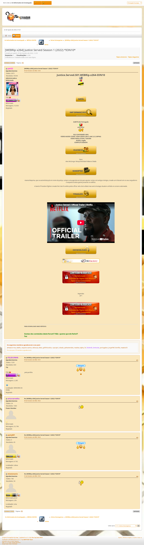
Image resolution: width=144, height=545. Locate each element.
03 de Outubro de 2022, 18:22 (32, 401)
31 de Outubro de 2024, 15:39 (32, 476)
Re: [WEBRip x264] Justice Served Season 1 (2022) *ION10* (42, 358)
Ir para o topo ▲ (137, 537)
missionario (13, 474)
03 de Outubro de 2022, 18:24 (32, 437)
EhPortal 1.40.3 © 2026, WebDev (10, 541)
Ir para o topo (9, 511)
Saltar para (111, 526)
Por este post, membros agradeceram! (19, 350)
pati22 (10, 68)
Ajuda (120, 537)
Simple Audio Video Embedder (9, 543)
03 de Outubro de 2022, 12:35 (32, 70)
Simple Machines (16, 542)
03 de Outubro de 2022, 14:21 (32, 360)
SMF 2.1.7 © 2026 (6, 542)
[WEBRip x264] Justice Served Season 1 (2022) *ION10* (41, 68)
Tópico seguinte (133, 57)
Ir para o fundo (10, 63)
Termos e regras (127, 537)
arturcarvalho (14, 398)
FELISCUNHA (13, 357)
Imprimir (136, 63)
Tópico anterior (121, 57)
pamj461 (11, 435)
